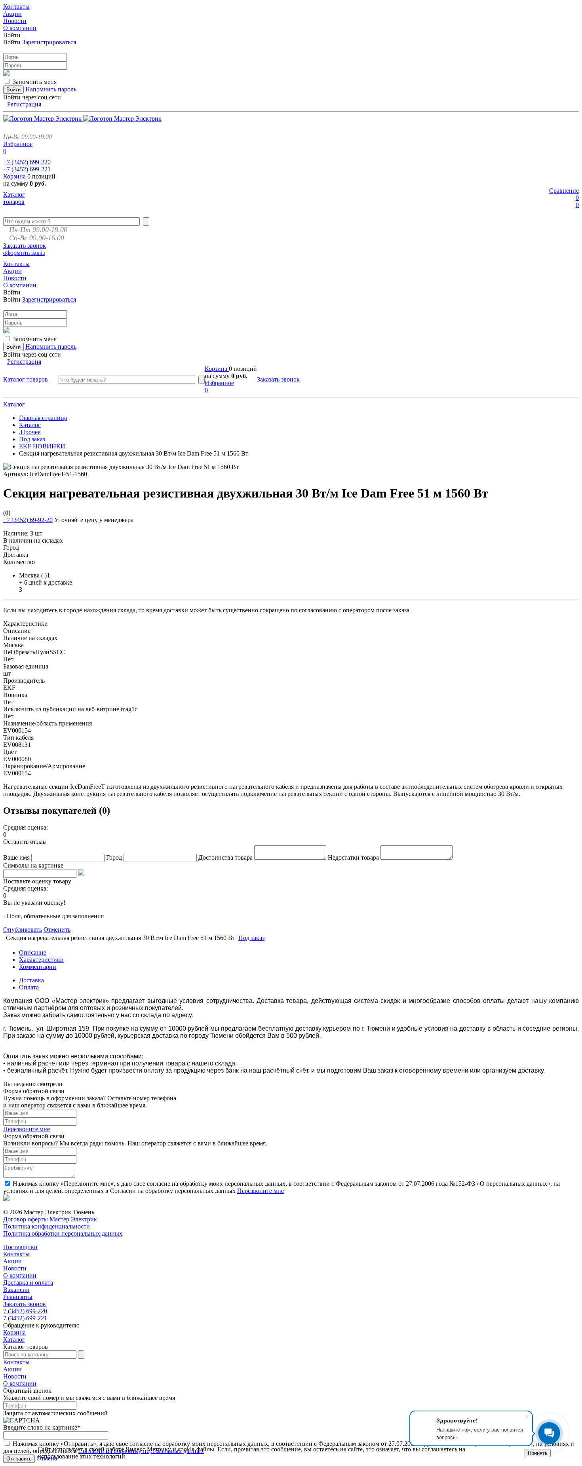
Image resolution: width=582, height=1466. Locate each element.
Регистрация (24, 104)
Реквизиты (17, 1296)
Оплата (29, 987)
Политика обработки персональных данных (62, 1233)
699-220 (27, 162)
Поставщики (20, 1247)
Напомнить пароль (50, 89)
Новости (15, 1268)
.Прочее (29, 432)
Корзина (15, 176)
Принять (538, 1453)
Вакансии (16, 1289)
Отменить (57, 929)
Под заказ (32, 439)
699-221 (27, 169)
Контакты (16, 1254)
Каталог (14, 404)
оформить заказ (24, 252)
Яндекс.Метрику (148, 1449)
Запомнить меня (35, 81)
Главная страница (43, 417)
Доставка (31, 980)
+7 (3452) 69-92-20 (28, 520)
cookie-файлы (196, 1449)
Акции (12, 1261)
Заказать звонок (24, 245)
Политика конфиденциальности (46, 1226)
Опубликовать (22, 929)
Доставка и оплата (28, 1282)
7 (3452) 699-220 (25, 1311)
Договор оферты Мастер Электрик (50, 1219)
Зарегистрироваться (49, 42)
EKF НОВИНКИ (42, 446)
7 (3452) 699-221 (25, 1318)
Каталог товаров (14, 198)
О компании (19, 1275)
